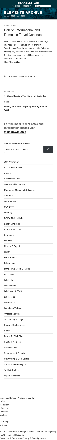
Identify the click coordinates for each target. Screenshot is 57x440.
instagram (4, 404)
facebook (4, 411)
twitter (2, 401)
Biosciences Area (12, 178)
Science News (10, 347)
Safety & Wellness (12, 341)
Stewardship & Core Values (16, 358)
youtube (3, 414)
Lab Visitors (9, 302)
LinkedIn (4, 408)
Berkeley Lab (28, 2)
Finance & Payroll (29, 76)
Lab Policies (9, 296)
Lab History (9, 279)
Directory (27, 6)
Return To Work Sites (14, 336)
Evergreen (9, 234)
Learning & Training (12, 308)
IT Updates (9, 274)
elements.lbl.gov (15, 131)
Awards (7, 173)
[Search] (48, 149)
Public (7, 330)
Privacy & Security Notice (34, 438)
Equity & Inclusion (12, 223)
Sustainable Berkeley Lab (15, 364)
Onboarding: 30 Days (13, 319)
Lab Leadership (11, 285)
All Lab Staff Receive (13, 167)
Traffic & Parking (11, 369)
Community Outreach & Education (19, 189)
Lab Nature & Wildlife (13, 291)
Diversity (8, 212)
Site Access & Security (14, 353)
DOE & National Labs (14, 218)
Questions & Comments (11, 438)
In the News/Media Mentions (17, 268)
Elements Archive (23, 12)
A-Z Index (16, 6)
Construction (10, 201)
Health (7, 251)
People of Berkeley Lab (14, 324)
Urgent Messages (12, 375)
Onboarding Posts (12, 313)
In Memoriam (10, 263)
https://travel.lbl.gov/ (13, 61)
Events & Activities (12, 229)
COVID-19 (12, 76)
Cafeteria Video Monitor (14, 184)
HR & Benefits (10, 257)
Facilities (8, 240)
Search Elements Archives (17, 143)
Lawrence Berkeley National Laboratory (18, 397)
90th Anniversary (12, 161)
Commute (8, 195)
